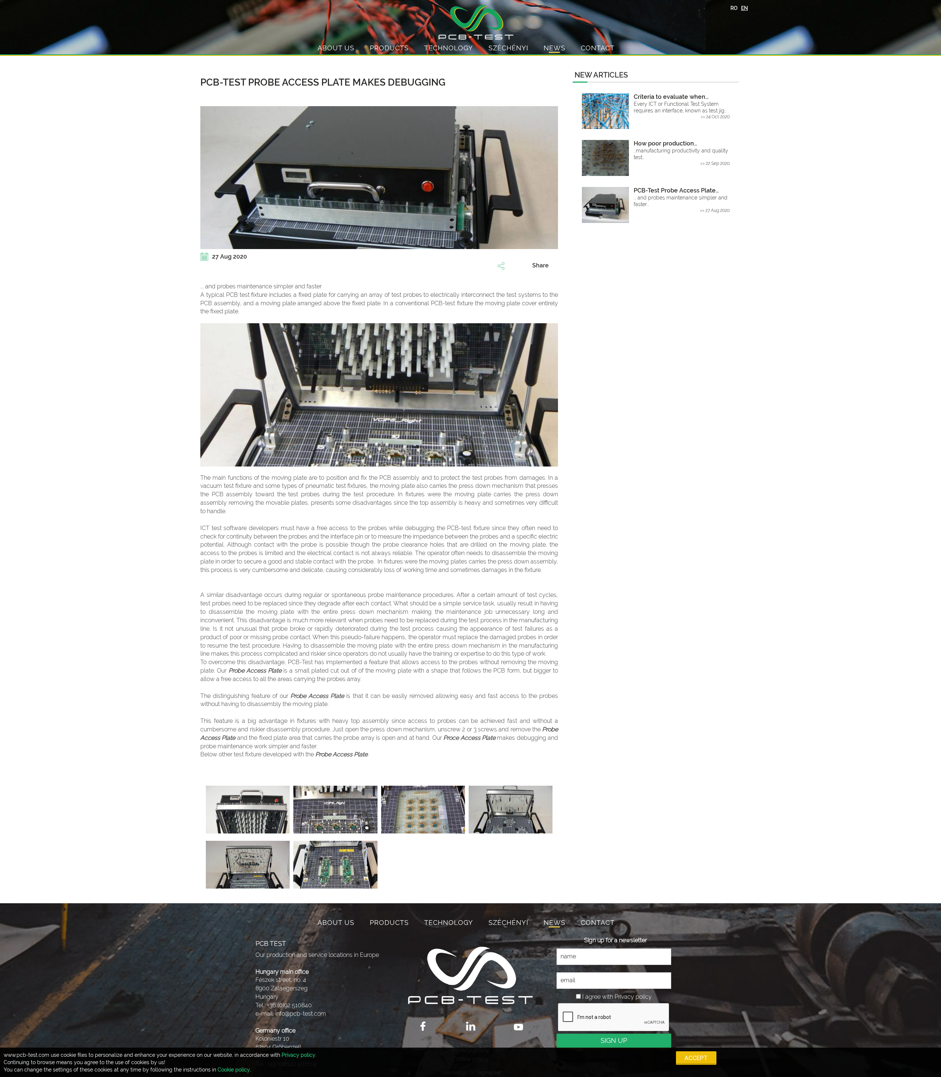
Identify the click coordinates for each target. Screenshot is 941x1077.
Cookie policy (234, 1070)
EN (744, 8)
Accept (696, 1058)
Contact (598, 48)
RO (734, 8)
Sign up (614, 1040)
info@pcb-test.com (300, 1013)
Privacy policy (298, 1055)
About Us (336, 48)
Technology (448, 48)
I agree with (597, 996)
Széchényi (508, 48)
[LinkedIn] (470, 1026)
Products (389, 48)
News (554, 48)
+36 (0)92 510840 (289, 1005)
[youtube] (518, 1026)
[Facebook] (423, 1026)
